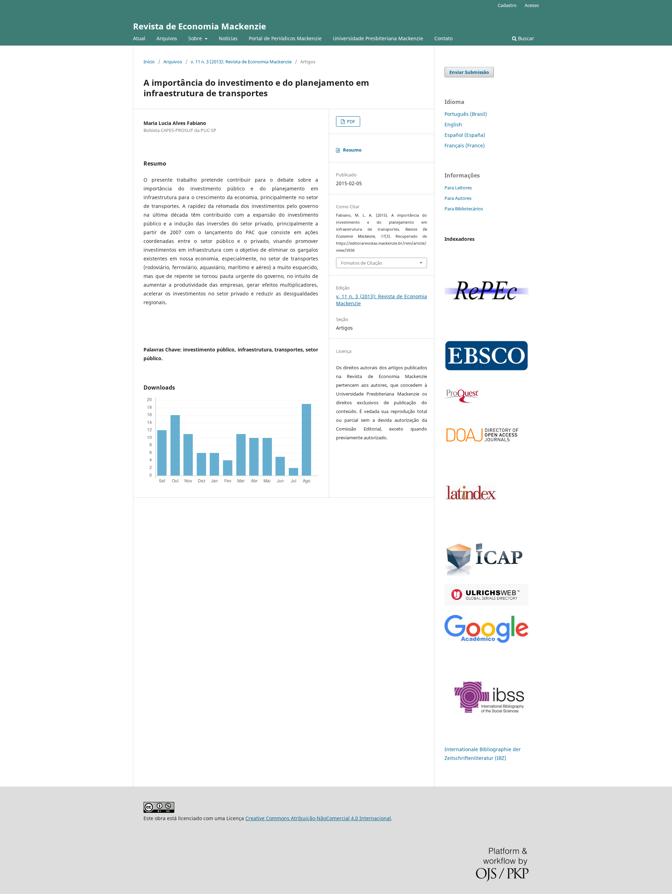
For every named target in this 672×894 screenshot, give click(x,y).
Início (149, 61)
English (453, 124)
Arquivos (166, 38)
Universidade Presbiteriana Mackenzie (378, 38)
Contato (443, 38)
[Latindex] (470, 529)
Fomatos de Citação (361, 263)
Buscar (525, 38)
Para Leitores (458, 187)
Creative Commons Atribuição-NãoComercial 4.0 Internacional (318, 818)
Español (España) (464, 135)
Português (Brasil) (465, 114)
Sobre (195, 38)
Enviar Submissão (469, 72)
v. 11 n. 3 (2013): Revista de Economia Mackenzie (241, 61)
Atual (139, 38)
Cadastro (507, 5)
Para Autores (457, 198)
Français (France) (464, 145)
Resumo (352, 150)
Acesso (532, 5)
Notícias (228, 38)
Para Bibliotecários (463, 208)
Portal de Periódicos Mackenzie (285, 38)
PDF (350, 121)
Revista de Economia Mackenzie (199, 26)
